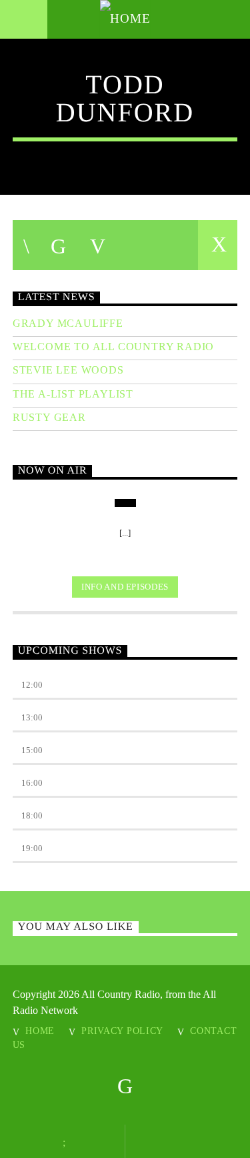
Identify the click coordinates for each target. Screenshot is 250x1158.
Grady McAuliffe (68, 323)
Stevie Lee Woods (68, 370)
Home (40, 1030)
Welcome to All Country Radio (113, 346)
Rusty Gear (49, 417)
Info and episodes (125, 587)
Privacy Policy (122, 1030)
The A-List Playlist (73, 394)
